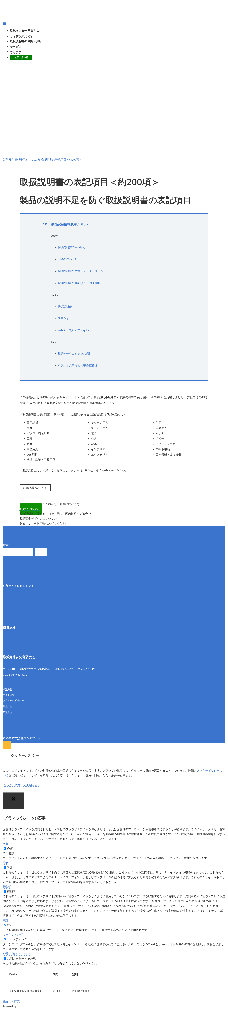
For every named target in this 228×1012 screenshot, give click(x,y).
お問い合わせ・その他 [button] (17, 953)
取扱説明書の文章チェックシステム (80, 271)
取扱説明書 (65, 306)
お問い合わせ (21, 57)
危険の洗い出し (67, 259)
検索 (6, 545)
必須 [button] (6, 843)
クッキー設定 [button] (12, 784)
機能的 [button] (7, 886)
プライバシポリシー (13, 700)
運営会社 (7, 689)
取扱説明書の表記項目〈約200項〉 (80, 283)
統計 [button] (6, 920)
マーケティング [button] (13, 934)
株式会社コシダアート (19, 656)
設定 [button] (6, 862)
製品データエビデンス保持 (75, 353)
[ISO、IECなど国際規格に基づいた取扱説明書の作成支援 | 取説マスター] (114, 12)
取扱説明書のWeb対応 (72, 247)
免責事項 (7, 712)
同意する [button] (34, 784)
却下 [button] (26, 784)
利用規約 (7, 706)
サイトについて (11, 694)
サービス (15, 46)
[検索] (41, 552)
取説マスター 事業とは (24, 30)
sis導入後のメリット (35, 487)
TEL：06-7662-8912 (15, 674)
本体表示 (63, 318)
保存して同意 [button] (11, 1001)
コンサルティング (21, 35)
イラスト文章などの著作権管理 (77, 365)
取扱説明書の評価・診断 (25, 41)
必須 (10, 848)
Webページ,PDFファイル (73, 330)
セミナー (15, 51)
